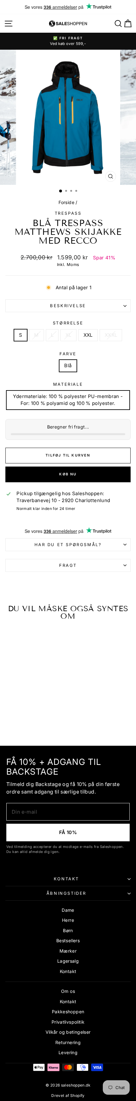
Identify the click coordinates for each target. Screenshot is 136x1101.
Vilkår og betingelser (68, 1032)
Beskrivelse (68, 305)
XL (68, 335)
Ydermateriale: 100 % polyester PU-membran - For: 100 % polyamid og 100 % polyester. (68, 400)
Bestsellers (68, 940)
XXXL (111, 335)
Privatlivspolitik (68, 1022)
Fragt (68, 565)
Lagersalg (68, 961)
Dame (68, 910)
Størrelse (68, 322)
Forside (66, 202)
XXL (88, 335)
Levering (68, 1052)
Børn (68, 930)
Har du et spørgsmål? (68, 544)
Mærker (68, 951)
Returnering (68, 1042)
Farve (68, 353)
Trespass (68, 213)
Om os (68, 991)
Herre (68, 920)
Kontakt (66, 878)
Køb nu (68, 474)
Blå (67, 365)
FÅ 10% (68, 832)
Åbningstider (66, 893)
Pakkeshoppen (68, 1011)
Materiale (68, 384)
